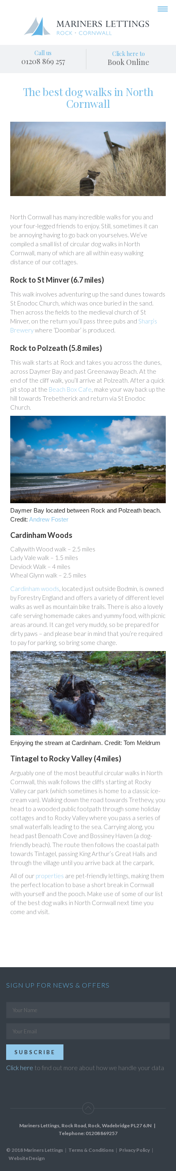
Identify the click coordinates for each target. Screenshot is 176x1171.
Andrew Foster (48, 519)
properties (50, 875)
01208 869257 (101, 1133)
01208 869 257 (43, 61)
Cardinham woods (34, 588)
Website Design (27, 1158)
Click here (19, 1067)
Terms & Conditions (91, 1150)
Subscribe (34, 1052)
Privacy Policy (134, 1150)
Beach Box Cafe (70, 389)
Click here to (128, 58)
